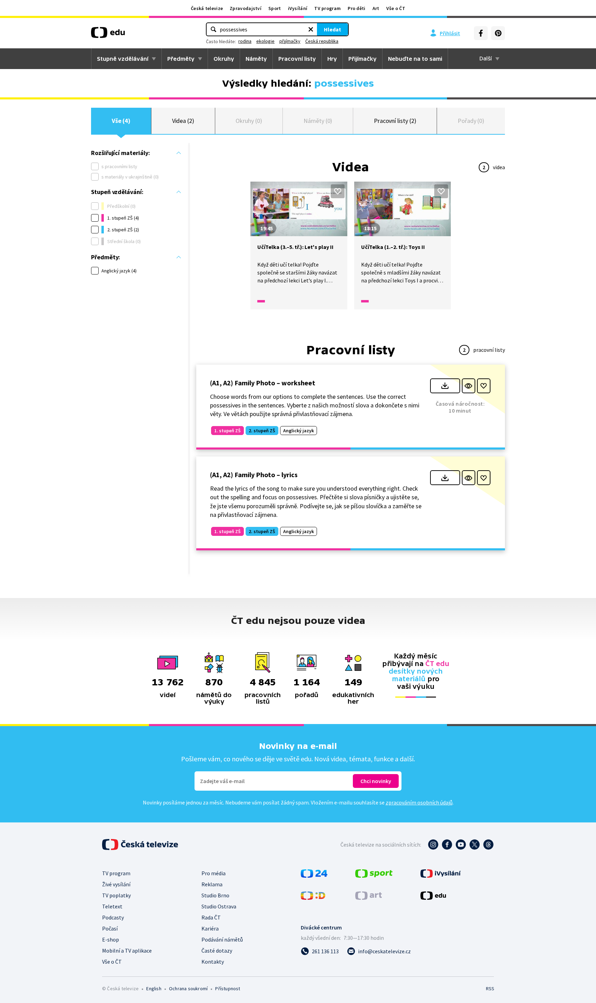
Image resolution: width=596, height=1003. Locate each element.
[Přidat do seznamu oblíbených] (338, 191)
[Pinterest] (498, 33)
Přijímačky (362, 59)
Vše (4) (121, 121)
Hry (332, 59)
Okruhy (223, 59)
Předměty (181, 59)
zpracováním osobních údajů (419, 802)
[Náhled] (468, 385)
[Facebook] (481, 33)
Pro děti (356, 8)
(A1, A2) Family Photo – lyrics (254, 474)
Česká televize (207, 8)
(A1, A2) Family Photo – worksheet (262, 382)
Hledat (332, 29)
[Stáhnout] (445, 385)
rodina (244, 41)
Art (375, 8)
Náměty (256, 59)
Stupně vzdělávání (122, 59)
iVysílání (298, 8)
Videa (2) (183, 121)
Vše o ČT (395, 8)
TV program (327, 8)
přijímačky (289, 41)
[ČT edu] (108, 35)
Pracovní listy (297, 59)
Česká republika (321, 41)
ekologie (265, 41)
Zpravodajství (245, 8)
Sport (274, 8)
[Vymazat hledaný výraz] (311, 29)
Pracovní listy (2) (395, 121)
